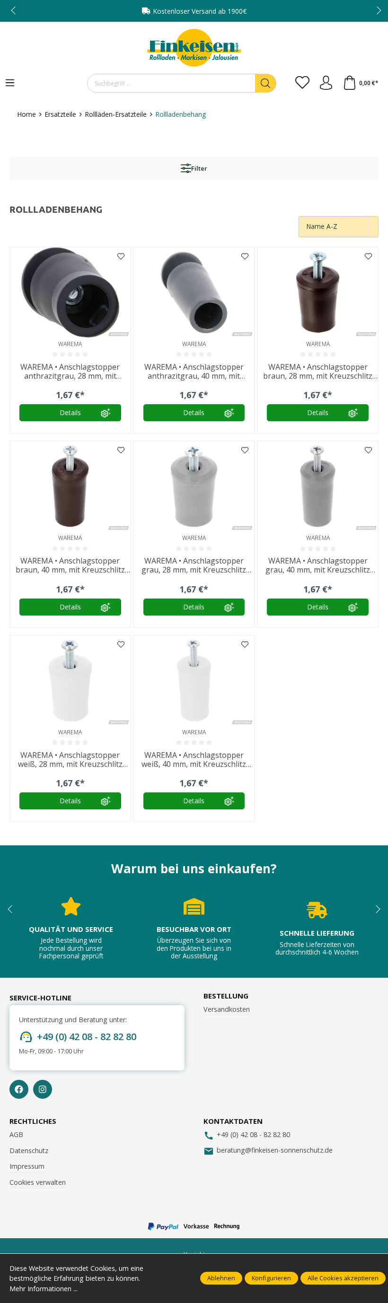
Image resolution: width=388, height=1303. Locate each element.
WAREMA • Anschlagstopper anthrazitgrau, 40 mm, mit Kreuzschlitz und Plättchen (194, 372)
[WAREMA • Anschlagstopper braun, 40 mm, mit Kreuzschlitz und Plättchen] (70, 486)
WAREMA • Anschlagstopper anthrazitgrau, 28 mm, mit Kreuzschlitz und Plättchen (70, 372)
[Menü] (10, 83)
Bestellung (225, 995)
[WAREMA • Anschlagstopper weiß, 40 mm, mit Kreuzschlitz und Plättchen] (194, 680)
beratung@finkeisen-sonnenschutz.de (275, 1150)
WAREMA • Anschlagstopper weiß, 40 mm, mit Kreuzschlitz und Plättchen (193, 760)
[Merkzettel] (302, 83)
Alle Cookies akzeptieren (343, 1278)
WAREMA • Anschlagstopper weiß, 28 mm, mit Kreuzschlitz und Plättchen (70, 760)
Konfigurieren (271, 1278)
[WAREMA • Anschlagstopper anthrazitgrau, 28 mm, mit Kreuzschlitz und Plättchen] (70, 292)
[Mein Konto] (326, 83)
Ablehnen (221, 1278)
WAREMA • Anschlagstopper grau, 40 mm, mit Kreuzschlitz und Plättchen (317, 565)
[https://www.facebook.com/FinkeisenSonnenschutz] (18, 1089)
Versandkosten (226, 1009)
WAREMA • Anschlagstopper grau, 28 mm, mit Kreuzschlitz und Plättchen (193, 565)
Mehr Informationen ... (43, 1288)
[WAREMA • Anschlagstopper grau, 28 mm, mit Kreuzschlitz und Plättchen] (194, 486)
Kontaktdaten (233, 1121)
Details (70, 412)
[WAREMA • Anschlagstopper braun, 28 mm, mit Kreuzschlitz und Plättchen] (317, 292)
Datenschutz (28, 1150)
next (376, 11)
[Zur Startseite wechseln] (194, 48)
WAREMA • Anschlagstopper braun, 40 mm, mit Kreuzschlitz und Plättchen (70, 565)
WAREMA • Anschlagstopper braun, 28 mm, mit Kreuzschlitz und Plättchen (317, 372)
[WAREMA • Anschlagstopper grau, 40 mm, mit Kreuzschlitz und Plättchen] (317, 486)
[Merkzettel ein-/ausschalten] (121, 257)
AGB (16, 1134)
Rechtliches (32, 1121)
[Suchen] (265, 83)
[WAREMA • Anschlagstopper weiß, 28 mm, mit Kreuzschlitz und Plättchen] (70, 680)
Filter (199, 168)
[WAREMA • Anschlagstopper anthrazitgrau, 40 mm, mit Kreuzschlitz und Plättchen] (194, 292)
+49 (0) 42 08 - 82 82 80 (86, 1036)
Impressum (26, 1166)
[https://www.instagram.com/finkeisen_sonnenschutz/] (42, 1089)
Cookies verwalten (37, 1182)
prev (14, 11)
